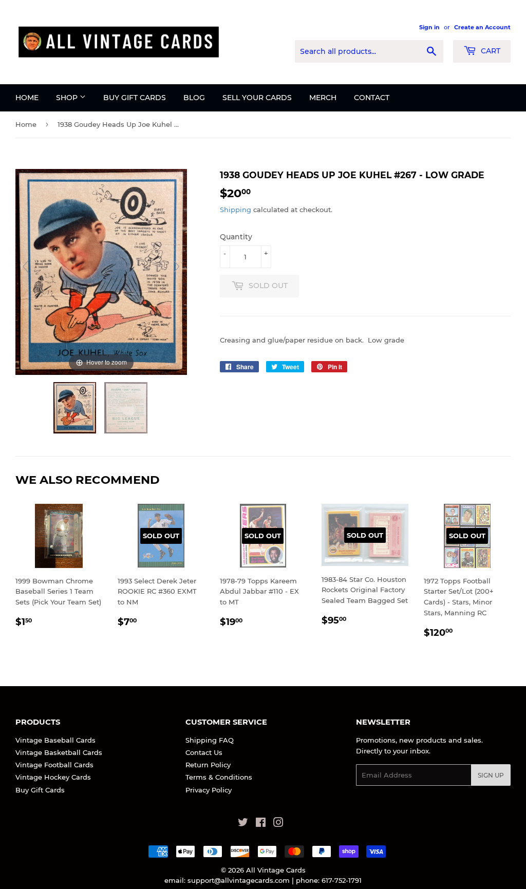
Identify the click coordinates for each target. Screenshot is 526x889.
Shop (68, 97)
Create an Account (482, 27)
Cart (489, 50)
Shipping (235, 209)
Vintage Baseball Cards (55, 740)
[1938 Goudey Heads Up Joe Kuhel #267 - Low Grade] (75, 407)
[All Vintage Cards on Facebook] (260, 824)
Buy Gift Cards (134, 97)
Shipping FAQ (209, 740)
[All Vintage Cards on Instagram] (278, 824)
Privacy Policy (208, 790)
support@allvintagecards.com (238, 880)
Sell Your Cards (257, 97)
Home (27, 97)
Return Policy (208, 765)
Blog (194, 97)
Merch (322, 97)
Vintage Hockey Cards (53, 777)
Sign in (429, 27)
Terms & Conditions (218, 777)
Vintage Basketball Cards (58, 752)
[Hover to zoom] (101, 271)
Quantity (236, 236)
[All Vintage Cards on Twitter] (243, 824)
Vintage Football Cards (54, 765)
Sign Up (491, 775)
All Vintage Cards (276, 870)
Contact (371, 97)
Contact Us (203, 752)
